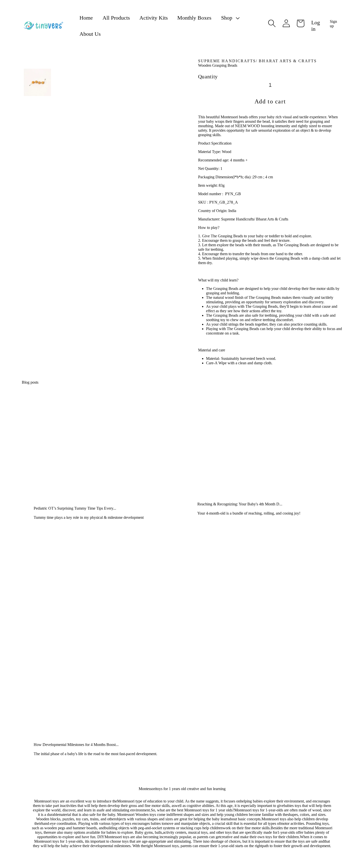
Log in (315, 25)
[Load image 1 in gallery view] (37, 82)
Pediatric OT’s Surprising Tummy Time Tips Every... (75, 508)
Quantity (208, 76)
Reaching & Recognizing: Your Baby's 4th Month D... (239, 504)
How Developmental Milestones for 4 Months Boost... (76, 744)
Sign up (333, 23)
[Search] (272, 23)
